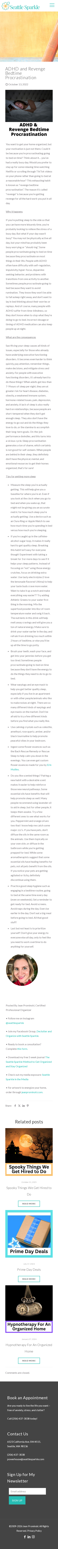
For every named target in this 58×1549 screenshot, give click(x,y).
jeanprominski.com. (32, 1092)
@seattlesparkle (15, 1022)
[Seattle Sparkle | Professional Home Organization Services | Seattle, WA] (21, 6)
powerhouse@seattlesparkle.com (25, 1459)
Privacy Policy (34, 1530)
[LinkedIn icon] (29, 1537)
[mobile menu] (52, 5)
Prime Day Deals (29, 1269)
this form (22, 1048)
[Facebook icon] (24, 1537)
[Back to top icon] (51, 1542)
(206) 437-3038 (21, 1418)
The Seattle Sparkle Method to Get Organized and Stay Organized (29, 1062)
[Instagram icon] (33, 1537)
